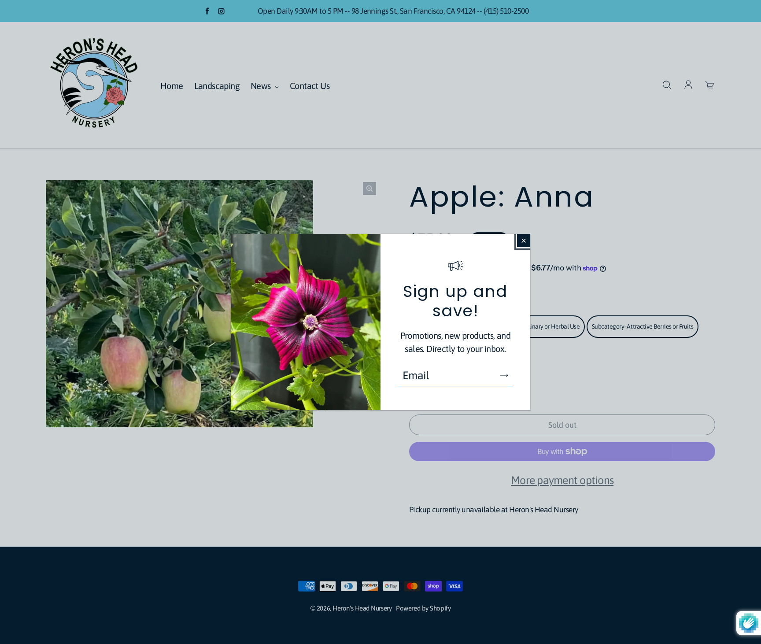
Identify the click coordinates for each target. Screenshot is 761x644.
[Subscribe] (504, 375)
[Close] (523, 240)
